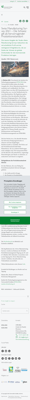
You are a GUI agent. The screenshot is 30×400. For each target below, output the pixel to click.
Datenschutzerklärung (15, 219)
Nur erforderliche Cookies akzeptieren (15, 207)
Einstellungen (14, 212)
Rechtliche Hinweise (15, 221)
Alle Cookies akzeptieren (15, 202)
